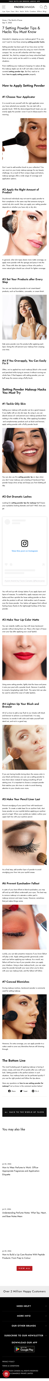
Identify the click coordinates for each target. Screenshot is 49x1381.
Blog (44, 12)
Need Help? (24, 1306)
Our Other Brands (24, 1325)
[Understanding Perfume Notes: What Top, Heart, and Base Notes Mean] (24, 1193)
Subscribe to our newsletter (23, 1335)
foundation (42, 418)
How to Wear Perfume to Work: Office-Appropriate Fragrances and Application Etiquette (20, 1171)
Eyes (8, 12)
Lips (3, 12)
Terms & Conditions (10, 1366)
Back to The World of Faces (26, 1112)
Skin (17, 12)
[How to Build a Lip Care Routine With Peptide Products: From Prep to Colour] (24, 1234)
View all (24, 1268)
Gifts (27, 12)
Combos (33, 12)
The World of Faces (15, 20)
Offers (39, 12)
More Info (24, 1315)
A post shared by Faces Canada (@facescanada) (26, 581)
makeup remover (8, 898)
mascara (35, 594)
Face (12, 12)
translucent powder (19, 288)
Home (4, 20)
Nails (22, 12)
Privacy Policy (8, 1361)
